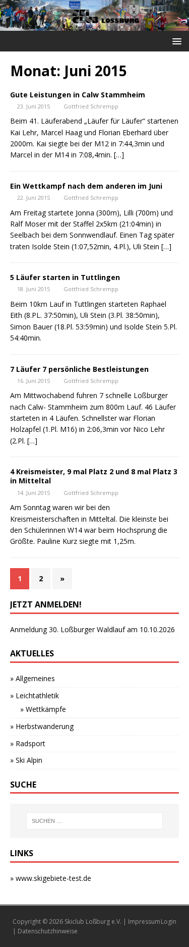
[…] (119, 154)
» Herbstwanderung (42, 726)
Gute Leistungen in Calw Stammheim (77, 94)
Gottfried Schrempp (91, 106)
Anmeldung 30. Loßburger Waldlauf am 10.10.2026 (92, 629)
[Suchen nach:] (95, 820)
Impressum (144, 921)
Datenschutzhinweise (48, 931)
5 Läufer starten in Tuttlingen (65, 277)
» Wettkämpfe (43, 709)
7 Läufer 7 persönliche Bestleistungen (79, 369)
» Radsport (27, 743)
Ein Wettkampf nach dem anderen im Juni (86, 186)
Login (168, 921)
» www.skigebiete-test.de (50, 878)
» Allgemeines (32, 678)
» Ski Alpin (26, 760)
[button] (175, 40)
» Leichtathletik (34, 695)
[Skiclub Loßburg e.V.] (94, 25)
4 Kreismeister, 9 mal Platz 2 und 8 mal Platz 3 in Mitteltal (93, 476)
